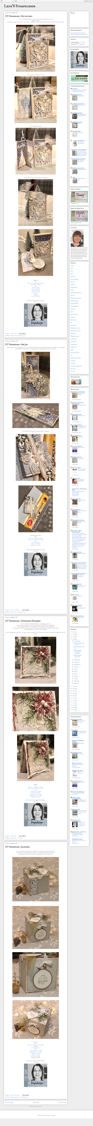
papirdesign (73, 341)
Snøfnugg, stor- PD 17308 (36, 794)
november (76, 660)
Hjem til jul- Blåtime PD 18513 (35, 538)
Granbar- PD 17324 (35, 544)
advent (72, 265)
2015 (73, 691)
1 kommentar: (13, 333)
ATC (72, 268)
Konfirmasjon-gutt (75, 328)
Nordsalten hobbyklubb (78, 791)
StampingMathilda (76, 435)
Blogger (53, 1115)
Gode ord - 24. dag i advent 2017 (82, 586)
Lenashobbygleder (77, 552)
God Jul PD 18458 (36, 542)
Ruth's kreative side (77, 605)
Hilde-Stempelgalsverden (79, 159)
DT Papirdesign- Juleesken (17, 846)
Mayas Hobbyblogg (77, 414)
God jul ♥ (80, 596)
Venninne (73, 368)
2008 (73, 707)
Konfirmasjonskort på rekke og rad (82, 732)
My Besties (73, 333)
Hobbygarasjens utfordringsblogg (76, 798)
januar (75, 683)
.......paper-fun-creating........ (79, 140)
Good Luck (80, 437)
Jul (24, 335)
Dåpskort (73, 309)
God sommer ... (81, 753)
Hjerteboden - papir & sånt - (79, 832)
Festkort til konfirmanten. (81, 142)
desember (76, 641)
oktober (76, 662)
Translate (81, 44)
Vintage (20, 838)
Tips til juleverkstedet (81, 607)
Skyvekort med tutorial (81, 394)
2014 (73, 693)
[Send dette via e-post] (19, 333)
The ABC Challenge (77, 839)
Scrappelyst (75, 730)
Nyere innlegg (9, 1102)
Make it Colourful (77, 763)
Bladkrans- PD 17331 (35, 545)
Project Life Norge (77, 719)
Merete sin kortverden (78, 168)
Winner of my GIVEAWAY (81, 480)
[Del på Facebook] (23, 333)
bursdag (73, 284)
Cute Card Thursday (77, 446)
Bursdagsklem (81, 743)
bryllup (73, 282)
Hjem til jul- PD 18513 (36, 285)
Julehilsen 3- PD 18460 (35, 791)
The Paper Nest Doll (76, 358)
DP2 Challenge (76, 809)
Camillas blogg (76, 478)
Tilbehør (73, 360)
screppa (74, 177)
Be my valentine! (82, 405)
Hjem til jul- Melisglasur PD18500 (35, 787)
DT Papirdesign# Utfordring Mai (82, 115)
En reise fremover (76, 584)
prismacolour (74, 344)
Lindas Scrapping (76, 509)
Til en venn (80, 132)
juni (75, 671)
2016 (73, 688)
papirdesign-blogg (76, 752)
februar (76, 681)
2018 (73, 639)
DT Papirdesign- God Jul (16, 344)
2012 (73, 698)
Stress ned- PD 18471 (35, 1048)
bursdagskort (74, 287)
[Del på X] (22, 333)
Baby (72, 271)
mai (75, 674)
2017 (73, 686)
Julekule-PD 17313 (36, 290)
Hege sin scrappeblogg (77, 616)
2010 (73, 702)
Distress (73, 295)
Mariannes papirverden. (78, 520)
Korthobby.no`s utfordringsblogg (76, 820)
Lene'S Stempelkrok (19, 6)
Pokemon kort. (81, 617)
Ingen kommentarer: (15, 610)
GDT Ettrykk (74, 314)
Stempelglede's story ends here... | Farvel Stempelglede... (78, 493)
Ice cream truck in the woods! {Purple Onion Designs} (79, 90)
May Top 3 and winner (81, 772)
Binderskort (81, 95)
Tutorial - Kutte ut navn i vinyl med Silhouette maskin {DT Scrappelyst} (82, 153)
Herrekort (73, 320)
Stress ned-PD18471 (35, 296)
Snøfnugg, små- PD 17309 (36, 796)
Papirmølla (75, 88)
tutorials (73, 363)
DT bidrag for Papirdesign (81, 160)
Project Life (74, 347)
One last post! (81, 447)
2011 (73, 700)
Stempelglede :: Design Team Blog (79, 489)
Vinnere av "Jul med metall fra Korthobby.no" (81, 824)
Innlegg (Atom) (38, 1106)
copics (72, 290)
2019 (73, 636)
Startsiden (36, 1102)
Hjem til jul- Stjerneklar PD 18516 (35, 540)
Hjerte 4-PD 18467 (35, 289)
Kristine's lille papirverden (79, 149)
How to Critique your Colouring (82, 469)
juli (75, 669)
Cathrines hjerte (76, 131)
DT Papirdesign (19, 335)
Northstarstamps (75, 336)
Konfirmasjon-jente (76, 331)
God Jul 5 (35, 293)
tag (71, 355)
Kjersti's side (75, 594)
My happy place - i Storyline (82, 721)
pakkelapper (74, 339)
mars (75, 678)
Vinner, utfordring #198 (78, 793)
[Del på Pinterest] (25, 333)
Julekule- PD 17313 (35, 1053)
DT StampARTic (75, 303)
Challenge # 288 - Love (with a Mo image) (82, 812)
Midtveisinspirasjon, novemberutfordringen (77, 833)
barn (72, 273)
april (75, 676)
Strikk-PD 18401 (35, 288)
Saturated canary (75, 352)
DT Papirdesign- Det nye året (18, 16)
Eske (72, 311)
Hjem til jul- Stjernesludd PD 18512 (36, 283)
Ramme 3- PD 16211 (35, 793)
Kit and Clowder (76, 467)
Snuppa (79, 123)
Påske (72, 349)
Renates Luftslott (76, 94)
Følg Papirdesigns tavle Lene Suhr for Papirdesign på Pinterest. (79, 33)
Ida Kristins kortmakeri (78, 103)
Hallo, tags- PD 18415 (35, 1056)
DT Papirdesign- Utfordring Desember (23, 621)
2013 (73, 695)
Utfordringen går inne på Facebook (82, 800)
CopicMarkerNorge (77, 425)
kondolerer (74, 325)
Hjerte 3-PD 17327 (35, 292)
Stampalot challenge (77, 770)
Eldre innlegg (62, 1102)
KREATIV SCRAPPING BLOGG (78, 741)
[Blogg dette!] (21, 333)
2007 (73, 709)
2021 (73, 632)
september (76, 664)
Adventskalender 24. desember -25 (82, 427)
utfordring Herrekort (76, 366)
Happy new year (81, 415)
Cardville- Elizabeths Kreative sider (78, 403)
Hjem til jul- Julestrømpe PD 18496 (35, 1045)
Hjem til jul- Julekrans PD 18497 (35, 788)
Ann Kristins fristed (77, 122)
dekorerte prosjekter (14, 1097)
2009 (73, 705)
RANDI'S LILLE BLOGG (78, 392)
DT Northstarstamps (76, 298)
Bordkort (73, 276)
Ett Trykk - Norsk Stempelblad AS (77, 531)
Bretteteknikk (13, 335)
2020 (73, 634)
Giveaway (73, 317)
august (75, 667)
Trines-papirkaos (76, 499)
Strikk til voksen (82, 553)
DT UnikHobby (74, 306)
